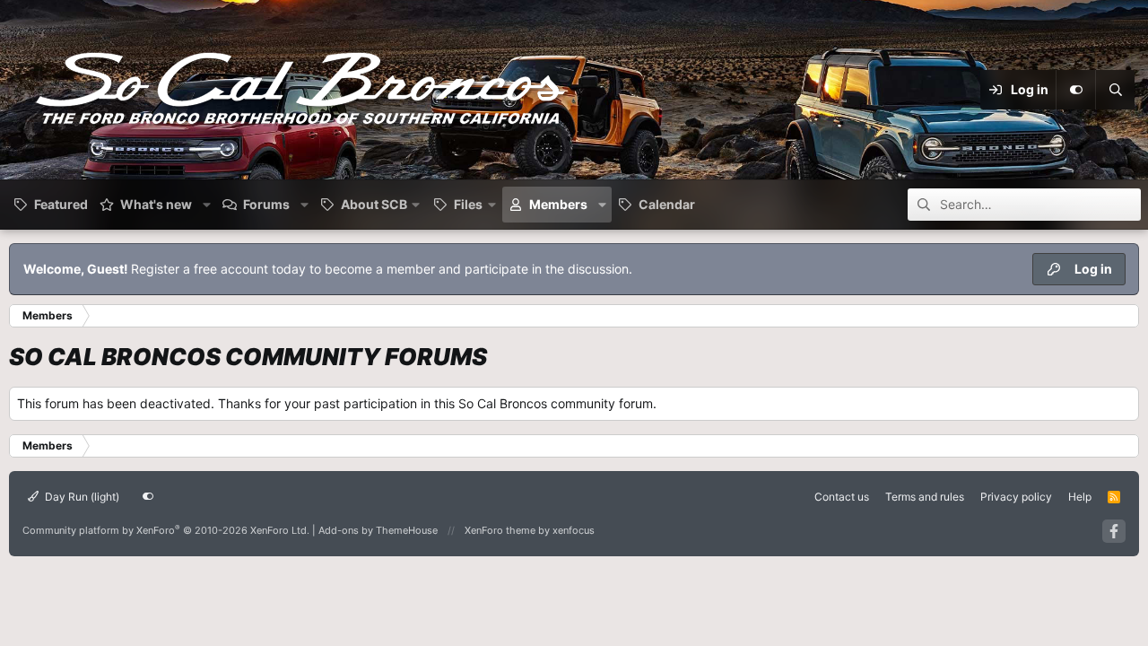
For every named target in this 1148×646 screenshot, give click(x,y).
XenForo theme (500, 530)
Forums (266, 204)
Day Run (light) (80, 496)
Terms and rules (924, 496)
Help (1079, 496)
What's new (156, 204)
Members (558, 204)
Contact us (841, 496)
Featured (61, 204)
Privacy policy (1016, 496)
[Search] (1115, 89)
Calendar (667, 204)
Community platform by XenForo (165, 530)
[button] (206, 205)
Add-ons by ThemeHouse (378, 530)
